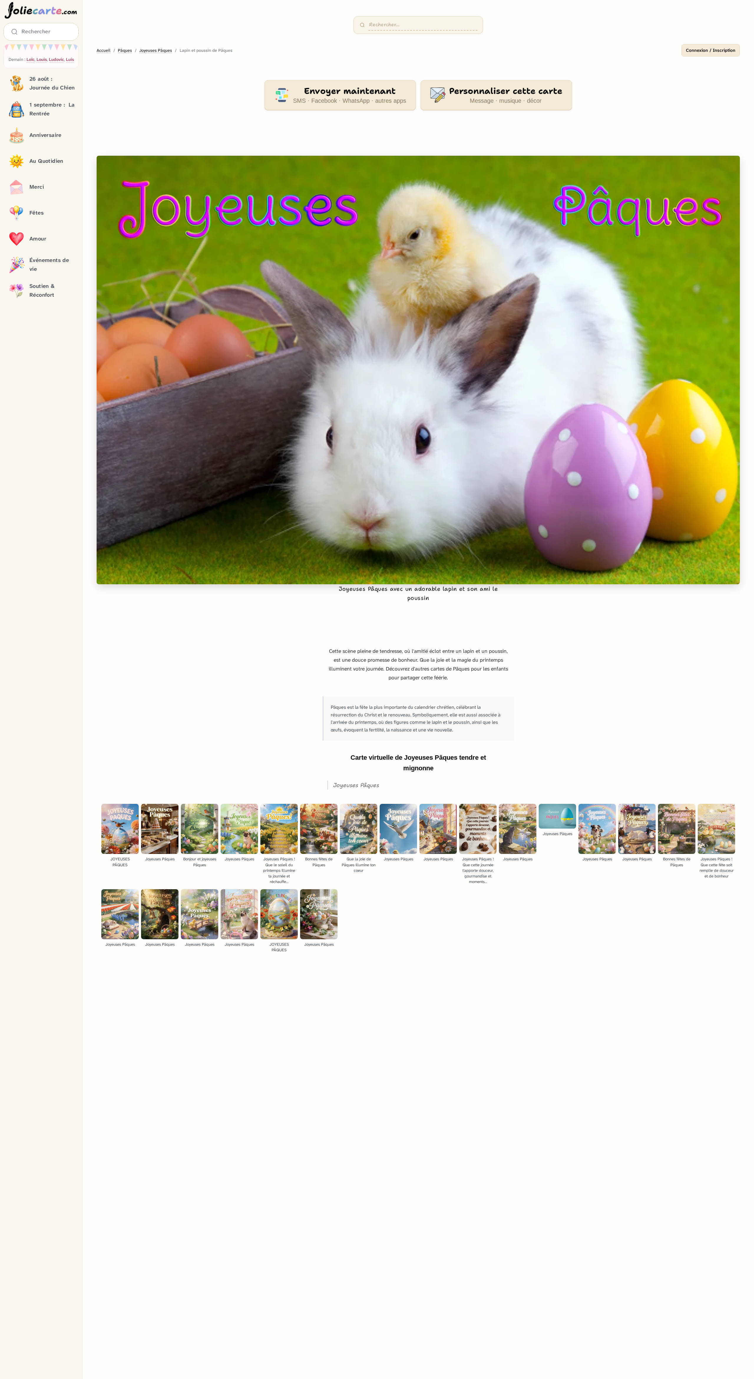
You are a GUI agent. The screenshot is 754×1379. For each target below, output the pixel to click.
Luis (70, 59)
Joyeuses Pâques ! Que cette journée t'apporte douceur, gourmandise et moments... (478, 870)
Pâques (125, 50)
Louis (42, 59)
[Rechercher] (362, 25)
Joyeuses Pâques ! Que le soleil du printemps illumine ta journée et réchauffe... (279, 870)
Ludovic (56, 59)
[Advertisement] (418, 136)
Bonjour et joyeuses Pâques (199, 862)
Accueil (103, 50)
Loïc (30, 59)
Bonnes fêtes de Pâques (319, 862)
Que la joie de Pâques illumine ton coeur (359, 865)
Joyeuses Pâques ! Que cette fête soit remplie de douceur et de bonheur (717, 867)
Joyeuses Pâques (155, 50)
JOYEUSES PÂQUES (120, 862)
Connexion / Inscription (710, 50)
